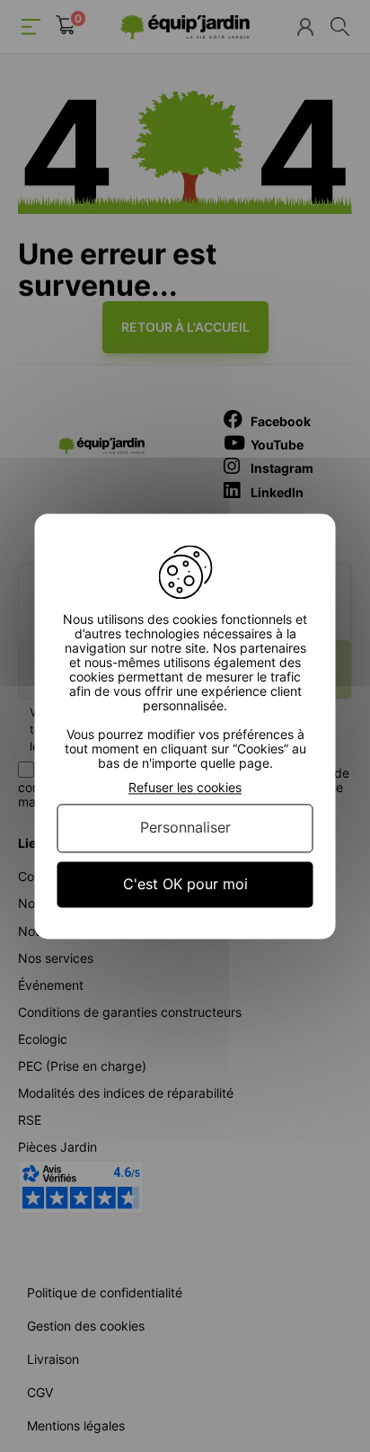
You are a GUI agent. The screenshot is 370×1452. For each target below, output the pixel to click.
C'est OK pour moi (185, 884)
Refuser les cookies (185, 787)
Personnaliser (185, 828)
